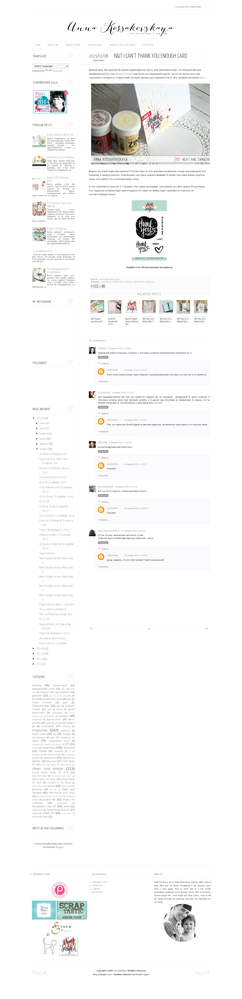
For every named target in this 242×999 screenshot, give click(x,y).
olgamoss (104, 392)
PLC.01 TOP (44, 619)
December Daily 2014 (61, 776)
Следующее (91, 628)
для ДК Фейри (54, 709)
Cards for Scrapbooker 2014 (52, 482)
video (45, 816)
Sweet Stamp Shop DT (58, 810)
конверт (50, 716)
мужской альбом (54, 723)
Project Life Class (47, 553)
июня (43, 423)
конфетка (36, 719)
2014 (39, 648)
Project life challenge (122, 45)
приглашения (38, 737)
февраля (44, 444)
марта (43, 439)
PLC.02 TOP (44, 501)
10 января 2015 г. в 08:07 (136, 508)
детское (37, 695)
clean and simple (123, 282)
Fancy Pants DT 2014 (44, 779)
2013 (39, 653)
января (43, 449)
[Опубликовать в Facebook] (103, 286)
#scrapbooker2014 (42, 251)
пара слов (38, 733)
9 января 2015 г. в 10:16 (135, 370)
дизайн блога (55, 696)
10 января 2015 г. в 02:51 (133, 531)
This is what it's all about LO (52, 609)
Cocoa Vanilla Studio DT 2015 (53, 477)
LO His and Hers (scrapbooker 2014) (57, 516)
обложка (66, 726)
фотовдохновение (52, 754)
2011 (39, 664)
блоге (202, 77)
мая (42, 428)
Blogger (60, 847)
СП (67, 744)
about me (53, 45)
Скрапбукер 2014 (59, 741)
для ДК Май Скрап (52, 699)
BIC (39, 761)
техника (43, 751)
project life (49, 799)
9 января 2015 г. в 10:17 (135, 420)
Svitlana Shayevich (109, 531)
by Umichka (120, 971)
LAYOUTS (97, 885)
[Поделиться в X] (100, 286)
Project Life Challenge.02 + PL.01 (54, 633)
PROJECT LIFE (100, 882)
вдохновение (62, 692)
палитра (65, 730)
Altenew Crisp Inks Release (60, 157)
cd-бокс (68, 765)
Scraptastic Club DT (44, 806)
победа (67, 734)
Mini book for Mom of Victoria (52, 638)
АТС (63, 689)
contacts (148, 45)
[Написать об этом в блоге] (96, 286)
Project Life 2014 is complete (52, 643)
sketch (66, 806)
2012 (39, 659)
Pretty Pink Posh (55, 796)
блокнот (44, 692)
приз (52, 737)
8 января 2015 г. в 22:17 (123, 392)
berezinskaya (105, 487)
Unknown (105, 279)
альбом (36, 685)
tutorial (35, 817)
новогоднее (48, 726)
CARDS (96, 889)
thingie (102, 348)
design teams (73, 45)
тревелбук (59, 751)
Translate (57, 71)
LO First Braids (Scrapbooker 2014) (56, 496)
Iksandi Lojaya (142, 974)
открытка (106, 282)
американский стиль (43, 689)
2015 (39, 418)
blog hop (51, 761)
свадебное (65, 737)
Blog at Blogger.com (102, 974)
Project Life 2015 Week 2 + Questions (56, 604)
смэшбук (36, 744)
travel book (66, 813)
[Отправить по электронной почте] (93, 286)
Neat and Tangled (144, 282)
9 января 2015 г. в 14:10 (126, 487)
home (38, 45)
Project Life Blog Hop (56, 228)
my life (53, 790)
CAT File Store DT (51, 765)
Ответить (103, 357)
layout (51, 785)
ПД (54, 734)
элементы (49, 757)
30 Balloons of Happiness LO (52, 454)
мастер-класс (54, 719)
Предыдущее (206, 628)
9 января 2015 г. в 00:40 (120, 442)
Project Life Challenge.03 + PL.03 (54, 530)
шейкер (35, 758)
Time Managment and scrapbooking (57, 271)
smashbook (37, 810)
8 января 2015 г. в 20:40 (119, 348)
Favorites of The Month (59, 783)
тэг (70, 751)
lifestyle (64, 786)
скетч (35, 740)
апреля (43, 433)
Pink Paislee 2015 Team (62, 793)
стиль (35, 748)
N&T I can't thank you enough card (55, 614)
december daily (39, 776)
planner (40, 796)
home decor (37, 786)
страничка (48, 747)
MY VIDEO (98, 892)
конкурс (63, 715)
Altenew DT (69, 758)
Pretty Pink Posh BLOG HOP (60, 135)
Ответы (105, 363)
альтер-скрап (60, 685)
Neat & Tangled (125, 74)
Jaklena (102, 442)
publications (95, 45)
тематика (69, 747)
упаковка (36, 755)
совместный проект (52, 744)
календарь (57, 713)
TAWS (35, 813)
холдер (68, 755)
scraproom (62, 803)
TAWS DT (48, 813)
